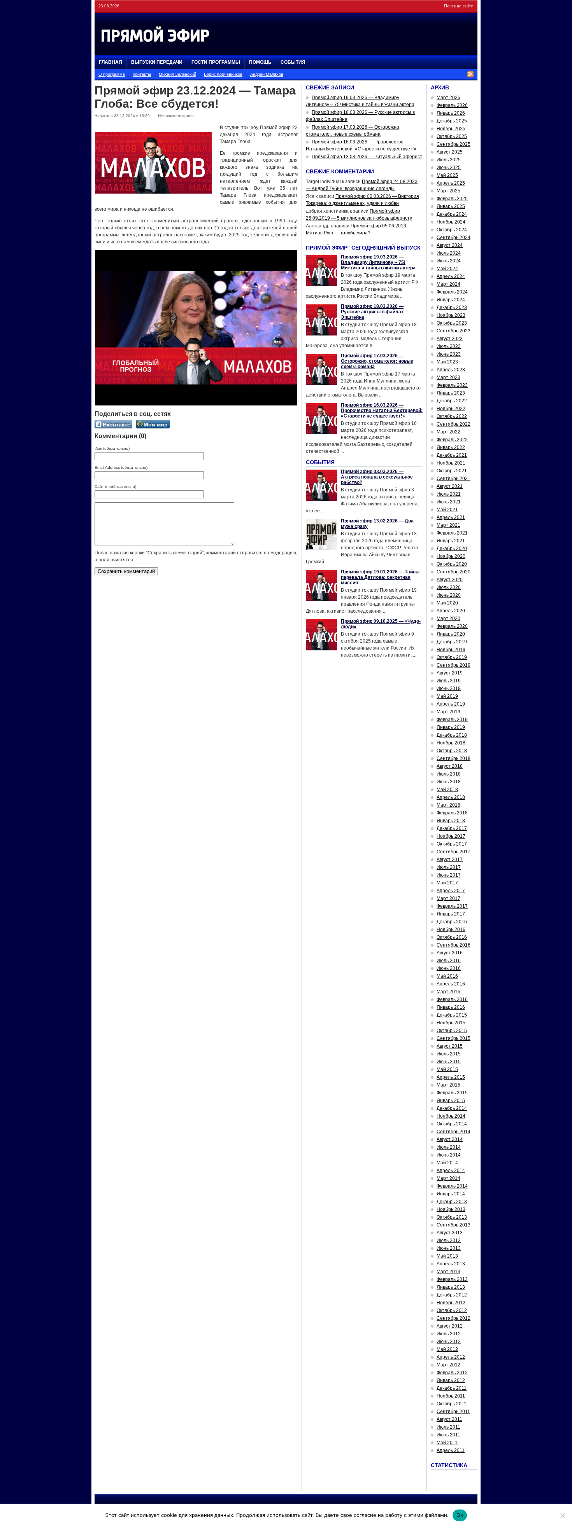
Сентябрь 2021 (453, 478)
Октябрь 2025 (452, 136)
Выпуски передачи (156, 62)
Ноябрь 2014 (451, 1116)
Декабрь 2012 (452, 1295)
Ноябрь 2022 (451, 408)
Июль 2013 (449, 1240)
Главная (110, 62)
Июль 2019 (449, 680)
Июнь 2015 (449, 1061)
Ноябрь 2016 (451, 929)
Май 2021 (447, 509)
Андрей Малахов (266, 74)
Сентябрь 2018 (453, 758)
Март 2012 (448, 1365)
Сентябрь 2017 (453, 851)
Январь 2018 (451, 820)
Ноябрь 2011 (451, 1396)
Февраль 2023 (452, 385)
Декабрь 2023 (452, 307)
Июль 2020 (449, 587)
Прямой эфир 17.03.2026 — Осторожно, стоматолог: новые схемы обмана (377, 361)
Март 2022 (448, 432)
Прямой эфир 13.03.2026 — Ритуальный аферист (367, 156)
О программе (111, 74)
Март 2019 (448, 712)
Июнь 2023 (449, 354)
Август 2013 (450, 1232)
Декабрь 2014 (452, 1108)
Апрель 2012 (451, 1357)
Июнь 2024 (449, 261)
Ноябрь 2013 (451, 1209)
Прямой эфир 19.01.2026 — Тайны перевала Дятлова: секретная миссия (380, 577)
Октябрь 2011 (452, 1403)
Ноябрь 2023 (451, 315)
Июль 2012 (449, 1334)
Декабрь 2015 (452, 1015)
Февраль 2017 (452, 906)
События (293, 62)
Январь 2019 (451, 727)
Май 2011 (447, 1442)
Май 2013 (447, 1256)
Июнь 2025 (449, 167)
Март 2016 (448, 991)
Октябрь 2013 (452, 1217)
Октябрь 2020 (452, 564)
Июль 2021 (449, 494)
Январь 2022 (451, 447)
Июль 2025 (449, 159)
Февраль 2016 (452, 999)
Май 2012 (447, 1349)
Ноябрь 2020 (451, 556)
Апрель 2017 (451, 890)
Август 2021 (450, 486)
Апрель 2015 (451, 1077)
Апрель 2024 (451, 276)
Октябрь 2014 (452, 1124)
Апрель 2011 (451, 1450)
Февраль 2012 (452, 1372)
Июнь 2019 (449, 688)
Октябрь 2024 (452, 229)
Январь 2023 (451, 393)
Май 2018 (447, 789)
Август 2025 (450, 152)
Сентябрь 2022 (453, 424)
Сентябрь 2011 (453, 1411)
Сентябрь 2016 (453, 945)
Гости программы (215, 62)
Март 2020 (448, 618)
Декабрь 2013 (452, 1201)
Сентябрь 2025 (453, 144)
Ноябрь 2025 (451, 128)
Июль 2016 (449, 960)
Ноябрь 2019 (451, 649)
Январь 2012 (451, 1380)
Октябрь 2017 (452, 844)
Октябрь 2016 (452, 937)
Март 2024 (448, 284)
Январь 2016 (451, 1007)
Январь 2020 (451, 634)
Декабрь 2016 (452, 921)
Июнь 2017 (449, 875)
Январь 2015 (451, 1100)
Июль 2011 (448, 1427)
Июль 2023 (449, 346)
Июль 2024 (449, 253)
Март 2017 (448, 898)
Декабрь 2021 (452, 455)
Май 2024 (447, 268)
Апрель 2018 (451, 797)
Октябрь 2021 (452, 470)
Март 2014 (448, 1178)
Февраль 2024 (452, 292)
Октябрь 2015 (452, 1030)
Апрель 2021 (451, 517)
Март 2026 (448, 97)
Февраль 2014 (452, 1186)
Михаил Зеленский (177, 74)
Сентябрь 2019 (453, 665)
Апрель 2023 (451, 369)
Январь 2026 (451, 113)
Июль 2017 (449, 867)
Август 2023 (450, 338)
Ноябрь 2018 (451, 743)
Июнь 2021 (449, 502)
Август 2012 (450, 1326)
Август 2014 (450, 1139)
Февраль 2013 (452, 1279)
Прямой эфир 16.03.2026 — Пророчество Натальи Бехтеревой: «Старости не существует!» (382, 410)
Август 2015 (450, 1046)
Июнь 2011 (448, 1435)
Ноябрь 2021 (451, 463)
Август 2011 (449, 1419)
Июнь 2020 (449, 595)
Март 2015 (448, 1085)
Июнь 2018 (449, 781)
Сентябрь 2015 (453, 1038)
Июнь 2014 (449, 1155)
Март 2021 (448, 525)
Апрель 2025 (451, 183)
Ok (459, 1515)
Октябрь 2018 (452, 750)
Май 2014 (447, 1162)
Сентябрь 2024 (453, 237)
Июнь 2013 (449, 1248)
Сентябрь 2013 (453, 1225)
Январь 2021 (451, 540)
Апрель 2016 (451, 984)
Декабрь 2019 (452, 642)
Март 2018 (448, 805)
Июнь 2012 (449, 1341)
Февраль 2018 (452, 813)
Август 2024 (450, 245)
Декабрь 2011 (452, 1388)
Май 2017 (447, 883)
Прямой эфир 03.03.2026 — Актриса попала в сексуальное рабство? (377, 477)
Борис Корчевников (223, 74)
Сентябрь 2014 (453, 1131)
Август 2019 (450, 673)
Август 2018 (450, 766)
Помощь (260, 62)
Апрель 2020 (451, 610)
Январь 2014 (451, 1194)
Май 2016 (447, 976)
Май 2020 (447, 603)
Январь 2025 (451, 206)
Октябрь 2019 (452, 657)
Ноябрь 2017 (451, 836)
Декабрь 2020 (452, 548)
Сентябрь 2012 (453, 1318)
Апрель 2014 (451, 1170)
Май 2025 (447, 175)
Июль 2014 (449, 1147)
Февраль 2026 (452, 105)
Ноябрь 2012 (451, 1302)
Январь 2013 (451, 1287)
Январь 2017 (451, 914)
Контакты (142, 74)
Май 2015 (447, 1069)
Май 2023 (447, 362)
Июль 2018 (449, 774)
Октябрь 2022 (452, 416)
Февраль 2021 (452, 533)
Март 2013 (448, 1271)
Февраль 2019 (452, 719)
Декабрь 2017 (452, 828)
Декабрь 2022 (452, 401)
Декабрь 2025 (452, 121)
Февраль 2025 (452, 198)
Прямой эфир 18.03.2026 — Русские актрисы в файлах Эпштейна (372, 312)
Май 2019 (447, 696)
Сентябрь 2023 (453, 331)
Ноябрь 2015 (451, 1023)
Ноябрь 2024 (451, 222)
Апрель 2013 (451, 1264)
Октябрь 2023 (452, 323)
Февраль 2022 (452, 439)
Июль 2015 (449, 1054)
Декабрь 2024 (452, 214)
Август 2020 (450, 579)
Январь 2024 (451, 299)
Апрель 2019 (451, 704)
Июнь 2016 (449, 968)
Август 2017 (450, 859)
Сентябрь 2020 (453, 572)
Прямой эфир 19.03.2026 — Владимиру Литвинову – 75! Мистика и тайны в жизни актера (378, 262)
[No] (562, 1515)
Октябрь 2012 (452, 1310)
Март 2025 (448, 191)
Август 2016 (450, 953)
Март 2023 (448, 377)
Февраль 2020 (452, 626)
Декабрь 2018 (452, 735)
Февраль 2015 (452, 1092)
